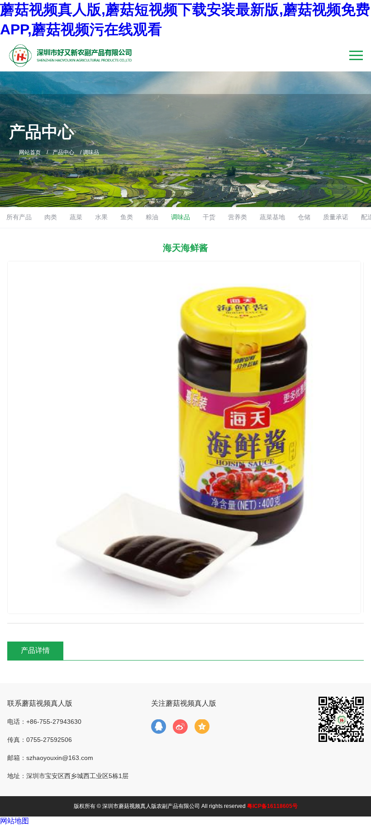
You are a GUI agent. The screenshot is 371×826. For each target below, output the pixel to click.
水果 (101, 217)
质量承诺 (335, 217)
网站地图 (14, 821)
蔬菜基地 (272, 217)
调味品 (180, 217)
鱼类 (126, 217)
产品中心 (63, 152)
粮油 (152, 217)
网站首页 (30, 152)
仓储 (304, 217)
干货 (209, 217)
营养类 (237, 217)
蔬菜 (76, 217)
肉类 (50, 217)
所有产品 (19, 217)
